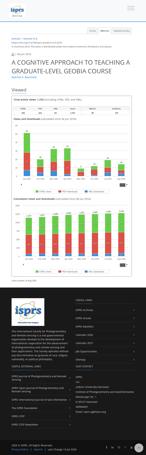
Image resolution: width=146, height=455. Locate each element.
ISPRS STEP (18, 416)
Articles (16, 38)
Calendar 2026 (84, 335)
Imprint (38, 449)
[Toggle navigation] (131, 8)
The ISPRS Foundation (25, 408)
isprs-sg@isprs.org (95, 411)
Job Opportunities (86, 351)
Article (92, 30)
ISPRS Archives (84, 310)
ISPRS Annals (83, 318)
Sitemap (80, 359)
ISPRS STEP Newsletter (25, 424)
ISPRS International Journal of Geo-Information (39, 399)
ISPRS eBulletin (85, 326)
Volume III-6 (30, 38)
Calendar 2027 (84, 343)
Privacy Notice (20, 449)
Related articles (122, 30)
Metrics (104, 30)
